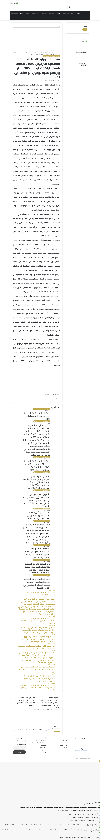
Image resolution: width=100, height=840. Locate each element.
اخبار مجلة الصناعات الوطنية (40, 740)
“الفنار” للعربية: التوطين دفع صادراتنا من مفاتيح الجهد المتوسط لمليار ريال (84, 814)
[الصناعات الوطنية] (14, 3)
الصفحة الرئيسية (14, 13)
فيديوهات (64, 743)
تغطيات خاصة (43, 745)
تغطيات (27, 13)
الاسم (58, 725)
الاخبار (21, 13)
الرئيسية (57, 53)
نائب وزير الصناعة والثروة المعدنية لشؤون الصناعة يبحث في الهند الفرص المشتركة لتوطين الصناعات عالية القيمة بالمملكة (36, 500)
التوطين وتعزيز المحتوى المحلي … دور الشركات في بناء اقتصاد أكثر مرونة (85, 821)
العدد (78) (85, 43)
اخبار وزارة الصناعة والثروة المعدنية (45, 53)
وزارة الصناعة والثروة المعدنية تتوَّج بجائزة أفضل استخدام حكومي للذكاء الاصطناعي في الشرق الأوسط (36, 583)
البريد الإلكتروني (56, 726)
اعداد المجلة (44, 13)
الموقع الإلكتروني (56, 728)
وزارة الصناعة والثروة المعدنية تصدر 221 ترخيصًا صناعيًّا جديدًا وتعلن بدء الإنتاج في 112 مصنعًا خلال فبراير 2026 (37, 465)
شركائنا (58, 13)
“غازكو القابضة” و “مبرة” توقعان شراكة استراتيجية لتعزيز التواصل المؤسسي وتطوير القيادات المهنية (79, 810)
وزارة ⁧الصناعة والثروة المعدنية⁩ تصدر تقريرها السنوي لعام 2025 (37, 416)
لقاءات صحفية (35, 13)
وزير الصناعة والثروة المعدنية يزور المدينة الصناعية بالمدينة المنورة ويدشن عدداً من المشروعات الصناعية (37, 568)
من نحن (73, 13)
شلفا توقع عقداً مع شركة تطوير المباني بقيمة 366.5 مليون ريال (86, 817)
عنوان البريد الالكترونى (21, 744)
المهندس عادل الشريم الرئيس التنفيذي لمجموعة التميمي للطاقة (86, 804)
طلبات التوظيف (66, 13)
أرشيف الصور (51, 13)
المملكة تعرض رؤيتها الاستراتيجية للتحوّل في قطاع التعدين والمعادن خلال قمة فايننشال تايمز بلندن (37, 553)
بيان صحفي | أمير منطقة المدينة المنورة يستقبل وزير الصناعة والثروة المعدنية (38, 515)
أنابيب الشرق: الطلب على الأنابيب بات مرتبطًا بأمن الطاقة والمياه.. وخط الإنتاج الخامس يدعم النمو (80, 837)
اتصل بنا (78, 13)
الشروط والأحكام (63, 745)
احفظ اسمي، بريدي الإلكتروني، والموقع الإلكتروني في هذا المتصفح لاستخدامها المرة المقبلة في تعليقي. (36, 730)
